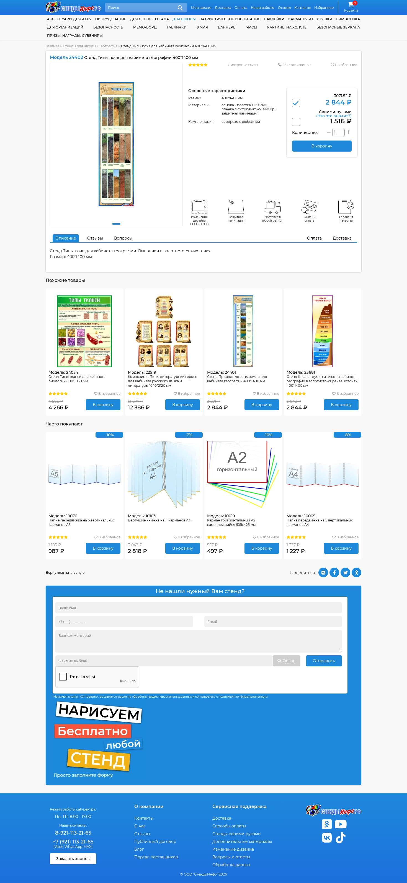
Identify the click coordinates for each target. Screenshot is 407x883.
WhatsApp (73, 847)
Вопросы (123, 238)
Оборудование (110, 19)
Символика (348, 19)
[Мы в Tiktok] (340, 838)
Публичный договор (155, 841)
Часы (251, 27)
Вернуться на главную (65, 572)
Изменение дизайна (233, 849)
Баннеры (227, 27)
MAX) (88, 847)
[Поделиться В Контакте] (323, 572)
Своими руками (334, 113)
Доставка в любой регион (272, 218)
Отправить (324, 660)
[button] (116, 224)
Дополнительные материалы (242, 841)
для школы (184, 19)
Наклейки (274, 19)
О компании (148, 806)
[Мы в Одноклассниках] (327, 824)
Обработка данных (231, 864)
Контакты (302, 8)
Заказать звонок (296, 65)
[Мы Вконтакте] (327, 838)
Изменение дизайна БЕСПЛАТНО (199, 220)
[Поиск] (180, 8)
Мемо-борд (145, 27)
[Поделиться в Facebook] (334, 572)
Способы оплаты (229, 826)
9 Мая (202, 27)
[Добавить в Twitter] (345, 572)
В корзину (103, 404)
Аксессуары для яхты (69, 19)
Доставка (223, 8)
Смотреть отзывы (243, 65)
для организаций (65, 27)
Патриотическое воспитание (229, 19)
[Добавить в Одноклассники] (356, 572)
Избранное (324, 8)
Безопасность (108, 27)
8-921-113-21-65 (73, 833)
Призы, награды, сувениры (75, 35)
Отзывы (284, 8)
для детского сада (149, 19)
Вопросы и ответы (231, 857)
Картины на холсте (286, 27)
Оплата (241, 8)
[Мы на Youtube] (340, 824)
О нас (140, 826)
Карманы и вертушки (310, 19)
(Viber (58, 847)
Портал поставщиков (156, 857)
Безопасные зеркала (338, 27)
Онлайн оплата (309, 218)
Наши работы (262, 8)
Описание (65, 238)
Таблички (177, 27)
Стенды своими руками (236, 833)
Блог (139, 849)
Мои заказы (201, 8)
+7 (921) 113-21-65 (73, 842)
